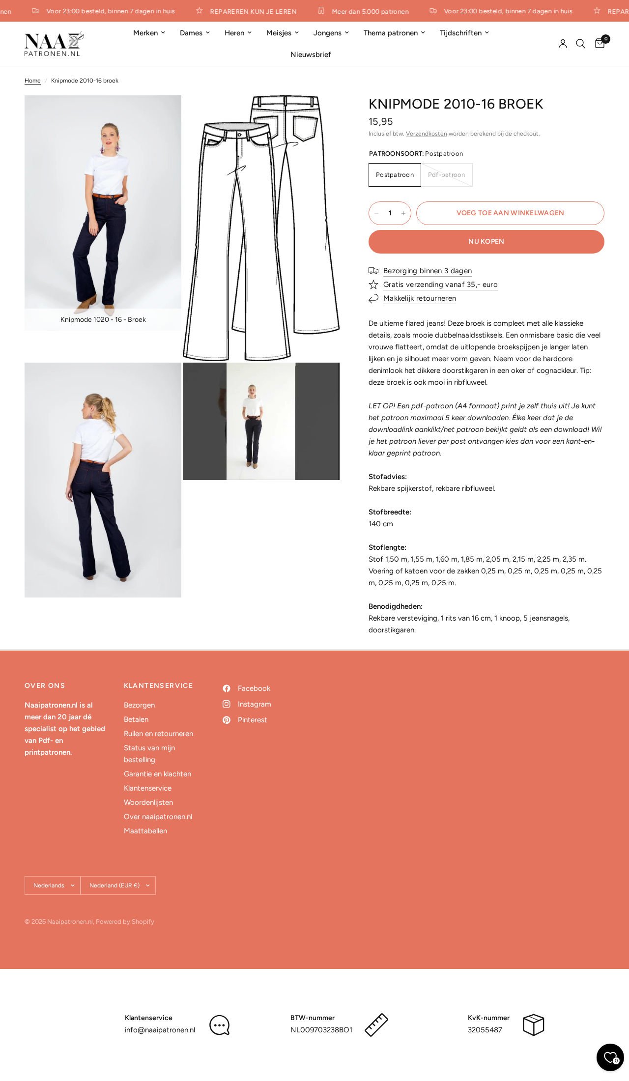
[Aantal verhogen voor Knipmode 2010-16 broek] (403, 213)
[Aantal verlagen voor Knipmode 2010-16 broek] (376, 213)
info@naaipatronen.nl (160, 1029)
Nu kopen (486, 241)
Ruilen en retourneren (158, 733)
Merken (145, 32)
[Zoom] (160, 116)
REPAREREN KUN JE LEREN (248, 11)
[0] (597, 44)
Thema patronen (391, 32)
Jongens (328, 32)
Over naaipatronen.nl (158, 816)
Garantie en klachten (157, 773)
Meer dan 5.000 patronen (365, 11)
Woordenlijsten (148, 802)
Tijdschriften (461, 32)
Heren (234, 32)
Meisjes (278, 32)
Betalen (136, 719)
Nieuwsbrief (310, 54)
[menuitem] (149, 33)
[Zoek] (580, 44)
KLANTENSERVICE (159, 686)
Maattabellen (145, 830)
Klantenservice (148, 788)
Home (33, 80)
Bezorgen (139, 705)
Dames (191, 32)
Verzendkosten (426, 133)
